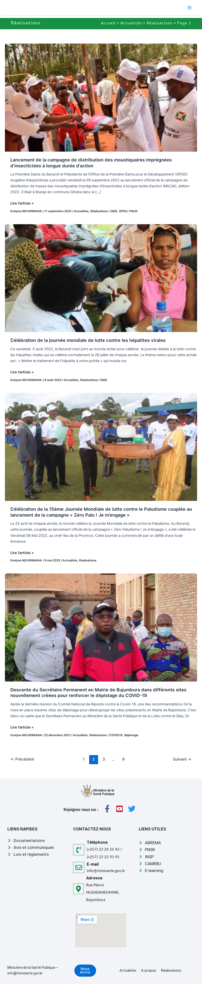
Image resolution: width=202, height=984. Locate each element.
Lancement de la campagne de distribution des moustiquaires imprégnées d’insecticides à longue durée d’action (91, 162)
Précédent (22, 759)
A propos (148, 970)
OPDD (123, 211)
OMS (113, 211)
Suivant (182, 759)
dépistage (131, 735)
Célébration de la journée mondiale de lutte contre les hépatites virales (88, 340)
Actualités (81, 211)
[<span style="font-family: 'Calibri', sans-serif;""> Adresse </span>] (78, 889)
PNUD (133, 211)
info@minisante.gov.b (105, 871)
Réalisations (99, 211)
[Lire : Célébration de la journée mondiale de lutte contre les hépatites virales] (101, 278)
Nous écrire (85, 971)
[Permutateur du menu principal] (189, 7)
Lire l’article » (22, 203)
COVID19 (115, 735)
